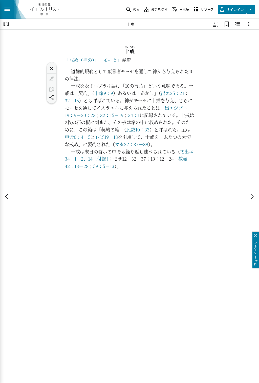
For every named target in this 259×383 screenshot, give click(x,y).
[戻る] (7, 197)
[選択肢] (249, 24)
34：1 (134, 115)
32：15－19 (111, 115)
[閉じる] (52, 68)
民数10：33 (137, 129)
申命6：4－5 (78, 136)
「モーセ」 (111, 59)
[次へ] (252, 197)
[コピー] (52, 89)
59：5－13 (103, 166)
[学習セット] (215, 24)
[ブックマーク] (227, 24)
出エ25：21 (172, 93)
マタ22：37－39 (131, 144)
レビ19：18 (106, 136)
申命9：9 (103, 93)
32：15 (72, 100)
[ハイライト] (52, 79)
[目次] (6, 24)
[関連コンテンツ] (238, 24)
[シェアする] (52, 97)
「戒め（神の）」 (81, 59)
